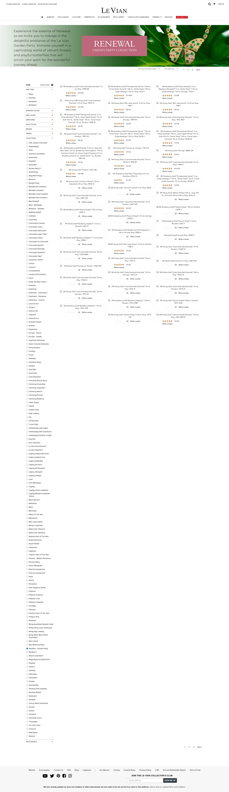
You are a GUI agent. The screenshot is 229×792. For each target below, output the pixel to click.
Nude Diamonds (35, 540)
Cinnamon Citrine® (36, 260)
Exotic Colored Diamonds (39, 344)
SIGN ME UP (170, 780)
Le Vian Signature (36, 450)
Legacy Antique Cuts (37, 457)
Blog (77, 770)
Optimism (32, 551)
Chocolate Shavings (37, 249)
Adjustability (34, 146)
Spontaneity (33, 685)
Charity (116, 770)
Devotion (32, 285)
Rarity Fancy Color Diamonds (40, 628)
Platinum (32, 591)
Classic (31, 263)
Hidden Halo (34, 410)
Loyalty (32, 486)
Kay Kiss (32, 439)
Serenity (32, 670)
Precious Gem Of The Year (39, 613)
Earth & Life (33, 311)
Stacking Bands (35, 692)
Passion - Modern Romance (40, 558)
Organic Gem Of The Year (39, 555)
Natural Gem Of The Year (39, 536)
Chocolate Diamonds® (37, 231)
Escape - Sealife (35, 337)
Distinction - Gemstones (38, 293)
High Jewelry (34, 413)
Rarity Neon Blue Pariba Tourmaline (38, 636)
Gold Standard (35, 377)
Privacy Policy (145, 770)
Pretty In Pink (34, 617)
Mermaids (33, 511)
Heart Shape (34, 402)
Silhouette (33, 674)
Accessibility (44, 770)
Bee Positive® (34, 201)
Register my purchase (48, 4)
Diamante (32, 289)
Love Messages (35, 483)
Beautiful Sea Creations (38, 198)
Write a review (119, 98)
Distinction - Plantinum (37, 296)
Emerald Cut (34, 318)
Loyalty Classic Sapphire (38, 490)
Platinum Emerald (36, 595)
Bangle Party (34, 183)
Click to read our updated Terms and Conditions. (168, 787)
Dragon (32, 307)
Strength (32, 700)
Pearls (31, 580)
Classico (32, 267)
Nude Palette (34, 544)
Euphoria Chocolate (37, 340)
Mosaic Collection (36, 525)
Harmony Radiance (36, 399)
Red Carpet (33, 641)
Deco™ (31, 278)
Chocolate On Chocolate (38, 241)
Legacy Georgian (35, 472)
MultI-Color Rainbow (37, 533)
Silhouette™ (33, 678)
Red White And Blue (36, 645)
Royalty (32, 663)
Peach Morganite (35, 566)
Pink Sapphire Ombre (37, 588)
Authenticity (33, 172)
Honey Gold (34, 421)
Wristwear (33, 105)
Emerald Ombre (35, 322)
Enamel (32, 326)
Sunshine (32, 714)
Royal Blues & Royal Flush (39, 659)
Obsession (33, 547)
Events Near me (29, 4)
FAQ (69, 770)
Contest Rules (129, 770)
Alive (31, 150)
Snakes (32, 681)
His (30, 417)
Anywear (32, 161)
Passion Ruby (34, 562)
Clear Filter (44, 85)
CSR (157, 770)
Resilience (33, 652)
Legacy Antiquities (36, 461)
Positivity (32, 606)
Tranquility (33, 722)
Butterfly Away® (35, 212)
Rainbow (32, 620)
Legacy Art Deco (35, 465)
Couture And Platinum (37, 274)
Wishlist (32, 770)
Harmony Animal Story (38, 380)
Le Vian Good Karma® (37, 446)
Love (31, 479)
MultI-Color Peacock (37, 529)
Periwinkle (33, 584)
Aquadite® (33, 165)
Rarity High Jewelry (36, 631)
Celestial (32, 216)
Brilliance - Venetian (36, 209)
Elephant (32, 315)
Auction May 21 (35, 168)
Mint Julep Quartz (36, 522)
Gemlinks (32, 358)
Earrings (32, 98)
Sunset (31, 711)
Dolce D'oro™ (34, 304)
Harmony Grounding (37, 384)
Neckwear (33, 101)
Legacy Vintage (35, 476)
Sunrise (32, 707)
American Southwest (37, 154)
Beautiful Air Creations (37, 187)
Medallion (33, 503)
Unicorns (32, 729)
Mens (31, 507)
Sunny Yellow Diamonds (38, 703)
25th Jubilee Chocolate (38, 143)
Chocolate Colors (36, 227)
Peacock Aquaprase (37, 569)
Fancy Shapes (34, 347)
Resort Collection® (36, 656)
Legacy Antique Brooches (39, 454)
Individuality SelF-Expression (40, 432)
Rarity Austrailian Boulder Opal (41, 624)
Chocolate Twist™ (35, 256)
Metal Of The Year (36, 514)
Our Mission (104, 770)
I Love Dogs (33, 424)
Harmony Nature (35, 391)
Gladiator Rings (35, 362)
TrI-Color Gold (34, 725)
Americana (33, 157)
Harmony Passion (36, 395)
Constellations (34, 271)
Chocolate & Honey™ (37, 223)
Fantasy (32, 351)
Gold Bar (32, 369)
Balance (32, 179)
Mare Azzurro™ (34, 500)
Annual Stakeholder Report (174, 770)
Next (198, 70)
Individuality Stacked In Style (40, 435)
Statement (33, 696)
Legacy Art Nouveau (37, 468)
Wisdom (32, 736)
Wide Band (33, 733)
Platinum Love (34, 599)
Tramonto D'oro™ (35, 718)
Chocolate (33, 220)
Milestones (33, 518)
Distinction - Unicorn (36, 300)
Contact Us (58, 770)
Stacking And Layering (38, 689)
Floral (31, 355)
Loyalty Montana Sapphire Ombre (39, 495)
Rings (31, 94)
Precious (32, 609)
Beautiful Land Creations (38, 194)
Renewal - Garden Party (38, 648)
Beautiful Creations (36, 190)
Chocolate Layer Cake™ (38, 234)
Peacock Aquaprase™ (37, 573)
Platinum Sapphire (36, 602)
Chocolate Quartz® (36, 245)
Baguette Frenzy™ (35, 176)
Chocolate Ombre (36, 238)
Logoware (87, 770)
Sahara (32, 667)
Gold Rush (33, 373)
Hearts (31, 406)
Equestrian (33, 329)
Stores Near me (13, 4)
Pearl (31, 577)
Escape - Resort (35, 333)
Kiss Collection (34, 443)
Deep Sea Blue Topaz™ (38, 282)
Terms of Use (195, 770)
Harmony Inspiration (37, 388)
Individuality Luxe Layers (38, 428)
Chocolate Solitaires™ (37, 252)
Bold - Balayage (35, 205)
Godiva (32, 366)
